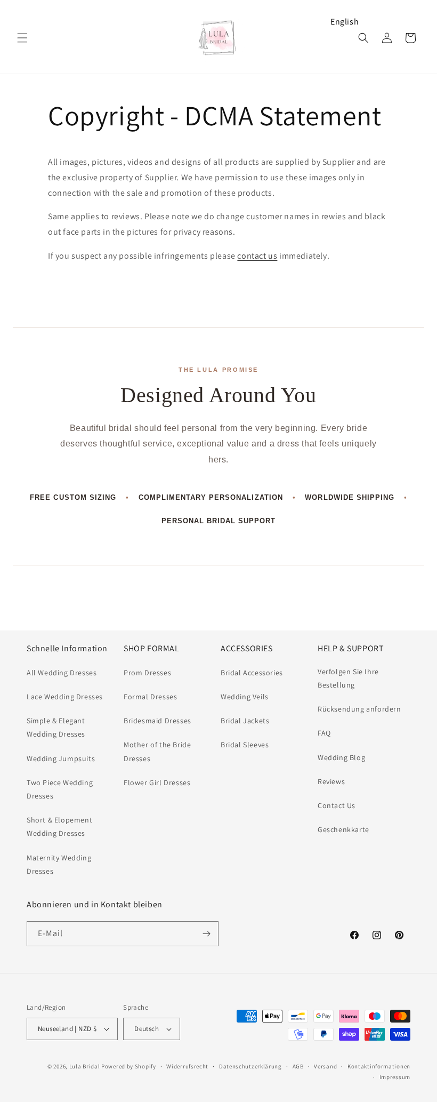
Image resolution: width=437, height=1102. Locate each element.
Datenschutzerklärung (250, 1066)
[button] (22, 38)
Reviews (331, 781)
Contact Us (336, 805)
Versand (325, 1066)
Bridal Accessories (252, 672)
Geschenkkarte (343, 829)
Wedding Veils (245, 696)
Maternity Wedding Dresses (59, 864)
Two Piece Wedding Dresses (60, 789)
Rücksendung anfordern (359, 709)
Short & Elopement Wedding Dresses (59, 826)
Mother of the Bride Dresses (157, 751)
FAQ (324, 733)
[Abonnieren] (206, 933)
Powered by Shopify (128, 1066)
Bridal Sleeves (245, 744)
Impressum (394, 1077)
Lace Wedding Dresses (65, 696)
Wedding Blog (341, 757)
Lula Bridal (84, 1066)
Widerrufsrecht (187, 1066)
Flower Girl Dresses (157, 782)
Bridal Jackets (245, 720)
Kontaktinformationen (378, 1066)
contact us (257, 255)
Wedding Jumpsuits (61, 758)
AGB (298, 1066)
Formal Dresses (150, 696)
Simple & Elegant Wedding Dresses (56, 727)
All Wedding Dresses (61, 672)
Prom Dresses (147, 672)
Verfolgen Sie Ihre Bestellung (348, 678)
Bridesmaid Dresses (157, 720)
